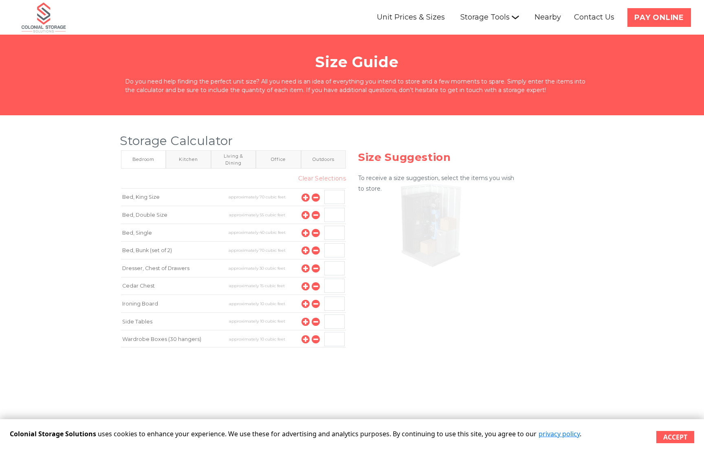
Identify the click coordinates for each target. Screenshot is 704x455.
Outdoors (323, 159)
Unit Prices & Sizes (411, 17)
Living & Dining (233, 159)
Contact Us (594, 17)
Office (278, 159)
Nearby (548, 17)
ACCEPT (675, 437)
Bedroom (143, 159)
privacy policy (559, 433)
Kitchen (188, 159)
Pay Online (659, 17)
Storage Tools (485, 17)
